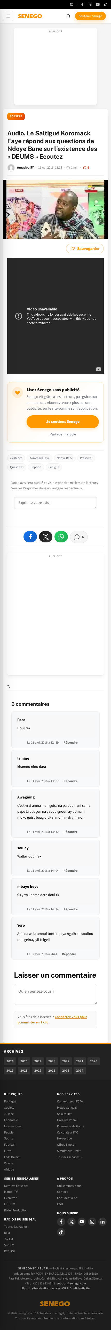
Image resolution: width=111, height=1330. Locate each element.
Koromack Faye (39, 458)
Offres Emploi (66, 1144)
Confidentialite (67, 1198)
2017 (38, 1070)
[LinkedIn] (102, 1222)
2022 (65, 1061)
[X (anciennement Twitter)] (90, 4)
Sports (8, 1138)
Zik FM (8, 1239)
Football (9, 1144)
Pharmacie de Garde (70, 1126)
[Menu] (8, 16)
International (12, 1126)
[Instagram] (92, 1222)
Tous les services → (70, 1157)
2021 (79, 1061)
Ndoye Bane (65, 458)
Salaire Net (64, 1113)
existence (16, 458)
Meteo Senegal (67, 1107)
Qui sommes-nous (69, 1185)
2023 (52, 1061)
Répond (36, 467)
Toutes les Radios (15, 1226)
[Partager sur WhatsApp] (61, 536)
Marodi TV (11, 1191)
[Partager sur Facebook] (30, 536)
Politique (10, 1101)
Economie (11, 1120)
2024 (38, 1061)
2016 (52, 1070)
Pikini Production (16, 1210)
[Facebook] (82, 4)
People (8, 1132)
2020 (93, 1061)
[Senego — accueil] (30, 16)
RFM (7, 1233)
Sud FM (9, 1245)
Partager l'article (63, 434)
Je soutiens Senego (63, 421)
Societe (9, 1107)
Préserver (86, 458)
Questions (16, 467)
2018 (24, 1070)
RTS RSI (9, 1251)
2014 (79, 1070)
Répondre (71, 742)
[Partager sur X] (45, 536)
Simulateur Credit (69, 1151)
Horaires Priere (67, 1120)
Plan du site (29, 1288)
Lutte (7, 1151)
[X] (71, 1222)
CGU (60, 1204)
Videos (8, 1163)
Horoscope (64, 1138)
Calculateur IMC (67, 1132)
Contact (62, 1191)
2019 (10, 1070)
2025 (24, 1061)
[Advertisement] (55, 67)
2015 (65, 1070)
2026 (10, 1061)
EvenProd (10, 1198)
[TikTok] (105, 4)
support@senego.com (71, 1283)
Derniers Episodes (16, 1185)
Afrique (9, 1169)
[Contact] (71, 4)
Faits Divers (11, 1157)
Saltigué (54, 467)
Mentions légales (49, 1288)
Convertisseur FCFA (70, 1101)
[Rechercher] (68, 16)
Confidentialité (80, 1288)
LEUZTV (9, 1204)
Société (16, 116)
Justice (9, 1113)
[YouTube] (98, 4)
